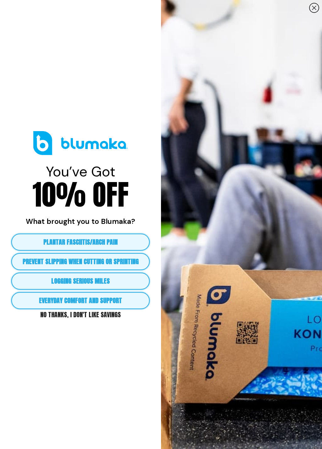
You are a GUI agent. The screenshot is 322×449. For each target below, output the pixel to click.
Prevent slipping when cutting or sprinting (81, 261)
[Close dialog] (314, 8)
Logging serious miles (80, 281)
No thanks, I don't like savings (80, 314)
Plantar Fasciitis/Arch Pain (80, 242)
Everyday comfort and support (80, 300)
